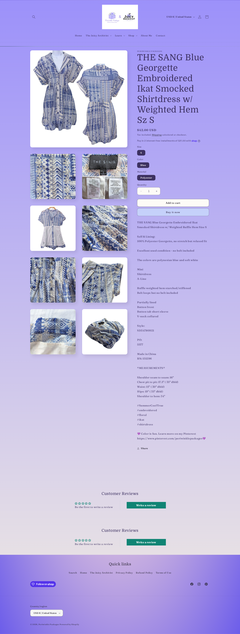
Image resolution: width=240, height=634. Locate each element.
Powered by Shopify (69, 624)
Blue (143, 165)
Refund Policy (144, 572)
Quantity (141, 184)
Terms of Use (163, 572)
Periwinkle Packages (49, 624)
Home (83, 572)
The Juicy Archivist (101, 572)
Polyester (146, 177)
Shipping (157, 135)
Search (73, 572)
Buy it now (173, 212)
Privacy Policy (124, 572)
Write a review (146, 505)
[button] (33, 17)
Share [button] (144, 448)
